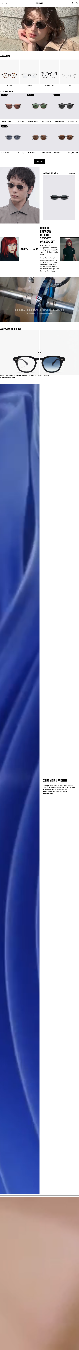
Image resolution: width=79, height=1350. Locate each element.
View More (40, 161)
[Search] (6, 3)
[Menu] (2, 3)
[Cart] (77, 3)
